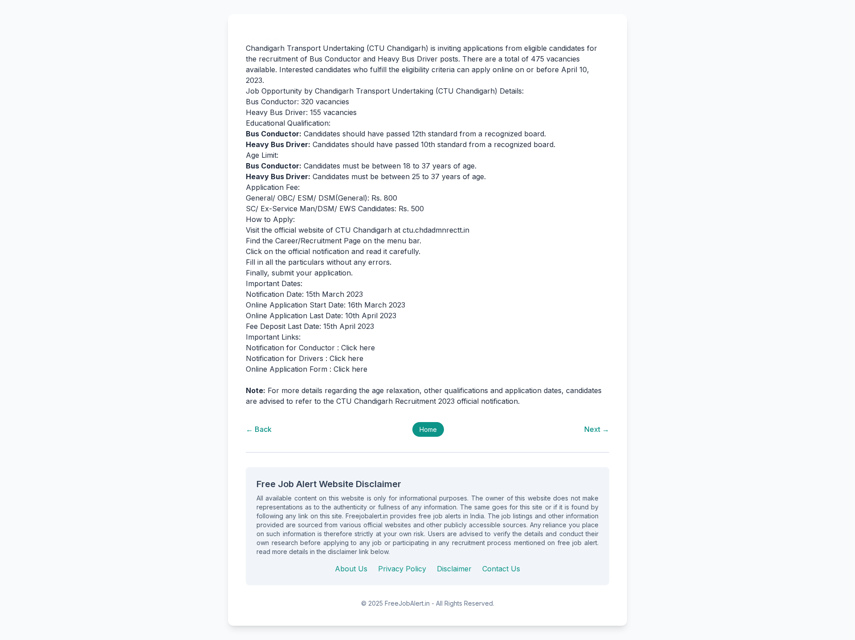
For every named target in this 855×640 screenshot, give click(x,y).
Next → (596, 429)
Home (428, 429)
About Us (351, 568)
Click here (358, 347)
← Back (259, 429)
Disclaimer (454, 568)
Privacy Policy (402, 568)
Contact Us (501, 568)
